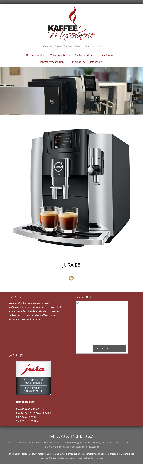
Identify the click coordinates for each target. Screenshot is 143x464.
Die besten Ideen (36, 55)
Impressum (78, 62)
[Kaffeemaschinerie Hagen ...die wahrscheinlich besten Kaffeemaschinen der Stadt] (71, 23)
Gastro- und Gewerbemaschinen (94, 55)
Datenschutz (96, 62)
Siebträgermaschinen (51, 62)
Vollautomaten (58, 55)
